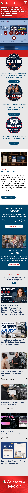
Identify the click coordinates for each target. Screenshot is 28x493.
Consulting (14, 114)
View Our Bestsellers (14, 226)
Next (26, 34)
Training (14, 143)
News (14, 283)
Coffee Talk (14, 82)
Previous (2, 34)
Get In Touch (14, 265)
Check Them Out (8, 197)
